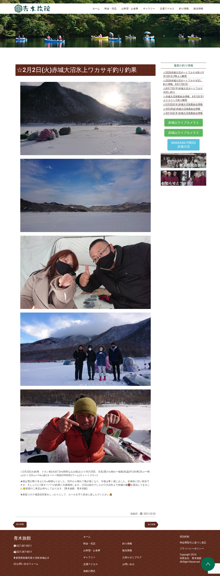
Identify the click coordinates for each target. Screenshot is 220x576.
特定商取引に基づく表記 (193, 542)
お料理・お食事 (129, 8)
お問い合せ (128, 564)
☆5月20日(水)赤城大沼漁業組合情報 (183, 104)
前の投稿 (20, 524)
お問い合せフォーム (27, 563)
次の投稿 (152, 524)
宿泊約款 (184, 536)
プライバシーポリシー (192, 548)
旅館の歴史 (89, 571)
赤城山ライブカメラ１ (183, 122)
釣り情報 (184, 8)
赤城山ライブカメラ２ (183, 132)
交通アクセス (167, 8)
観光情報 (198, 8)
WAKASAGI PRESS (183, 144)
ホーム (96, 8)
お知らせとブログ (132, 557)
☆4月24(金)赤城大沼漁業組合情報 (181, 108)
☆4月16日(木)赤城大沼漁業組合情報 (183, 113)
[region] (110, 24)
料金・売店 (110, 8)
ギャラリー (149, 8)
